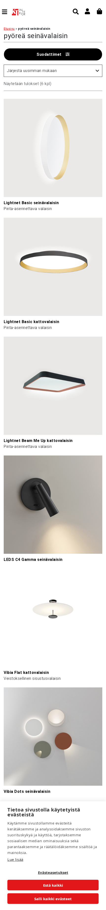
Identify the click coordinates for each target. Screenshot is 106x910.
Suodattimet (49, 54)
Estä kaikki (53, 885)
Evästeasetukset (53, 872)
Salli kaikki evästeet (53, 898)
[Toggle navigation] (6, 12)
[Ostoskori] (99, 11)
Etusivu (9, 28)
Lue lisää (15, 859)
